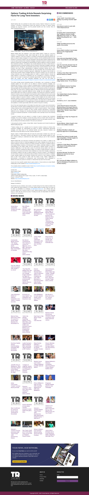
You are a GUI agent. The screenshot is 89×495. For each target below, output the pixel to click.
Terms (41, 474)
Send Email (16, 172)
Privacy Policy (43, 476)
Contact (41, 480)
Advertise (42, 478)
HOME (12, 7)
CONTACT (32, 7)
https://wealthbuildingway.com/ (33, 163)
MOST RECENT (19, 7)
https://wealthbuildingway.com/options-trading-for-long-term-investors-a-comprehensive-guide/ (33, 79)
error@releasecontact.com (37, 188)
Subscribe (67, 481)
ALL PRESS (26, 7)
